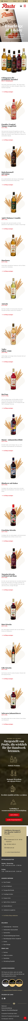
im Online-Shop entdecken (11, 915)
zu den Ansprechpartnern (14, 820)
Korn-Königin (7, 944)
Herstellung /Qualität (9, 961)
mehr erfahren (14, 815)
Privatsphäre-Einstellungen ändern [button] (9, 1013)
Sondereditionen (8, 906)
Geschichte (6, 958)
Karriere (6, 952)
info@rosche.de (10, 848)
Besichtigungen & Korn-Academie (12, 938)
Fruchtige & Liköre (8, 894)
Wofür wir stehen (8, 955)
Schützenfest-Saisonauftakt (11, 930)
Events (5, 941)
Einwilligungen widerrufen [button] (7, 1018)
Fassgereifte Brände (9, 890)
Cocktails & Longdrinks (9, 910)
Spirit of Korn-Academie (10, 902)
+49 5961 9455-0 (11, 844)
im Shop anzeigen (8, 92)
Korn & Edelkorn (8, 886)
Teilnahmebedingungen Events (12, 935)
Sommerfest (7, 933)
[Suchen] (19, 1)
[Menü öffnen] (24, 6)
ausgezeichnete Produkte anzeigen (13, 990)
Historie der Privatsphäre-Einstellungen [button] (10, 1016)
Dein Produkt (7, 882)
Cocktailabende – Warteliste (11, 927)
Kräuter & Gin (7, 898)
